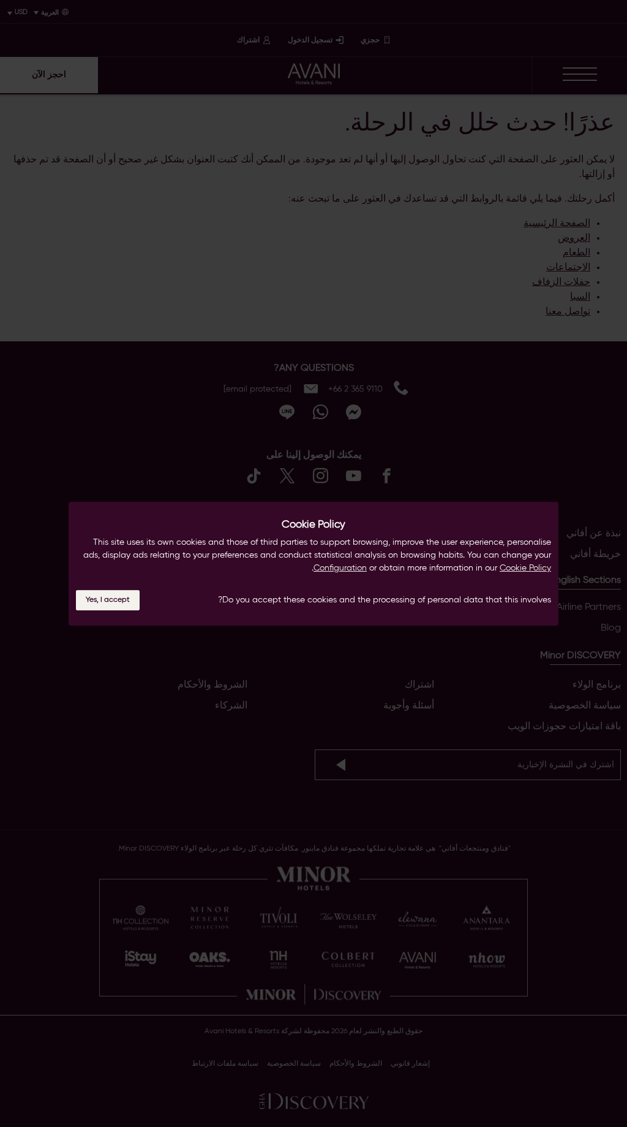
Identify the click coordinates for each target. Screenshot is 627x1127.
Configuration (340, 568)
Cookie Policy (525, 568)
